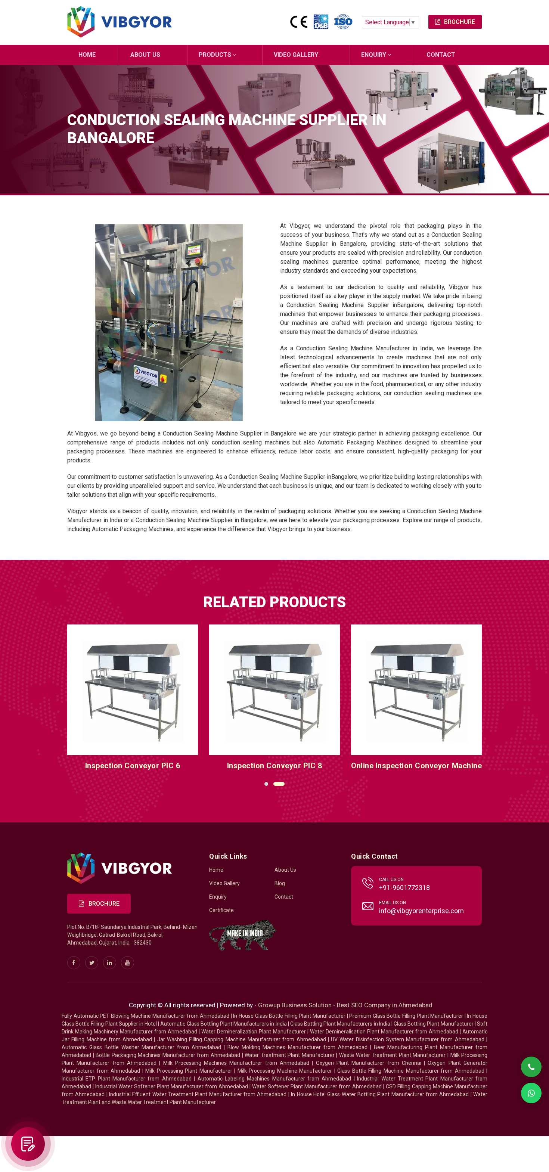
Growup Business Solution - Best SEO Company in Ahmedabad (345, 1005)
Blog (279, 883)
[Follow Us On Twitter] (91, 962)
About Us (145, 54)
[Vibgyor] (119, 22)
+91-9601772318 (404, 888)
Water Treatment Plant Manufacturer (290, 1055)
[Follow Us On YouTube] (127, 962)
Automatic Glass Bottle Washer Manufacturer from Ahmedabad (141, 1047)
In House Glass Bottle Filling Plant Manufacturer (289, 1016)
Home (87, 54)
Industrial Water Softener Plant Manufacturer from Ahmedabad (171, 1086)
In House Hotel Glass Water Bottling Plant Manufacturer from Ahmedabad (380, 1094)
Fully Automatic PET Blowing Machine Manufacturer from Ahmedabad (145, 1016)
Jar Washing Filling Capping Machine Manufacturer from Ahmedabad (241, 1039)
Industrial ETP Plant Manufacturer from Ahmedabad (127, 1079)
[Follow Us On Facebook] (73, 962)
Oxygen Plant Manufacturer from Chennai (368, 1063)
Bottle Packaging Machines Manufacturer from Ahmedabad (168, 1055)
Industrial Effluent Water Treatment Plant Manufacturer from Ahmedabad (197, 1094)
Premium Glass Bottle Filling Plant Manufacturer (406, 1016)
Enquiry (373, 54)
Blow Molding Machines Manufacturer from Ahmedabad (297, 1047)
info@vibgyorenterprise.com (421, 911)
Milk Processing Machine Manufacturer (285, 1071)
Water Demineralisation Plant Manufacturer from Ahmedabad (384, 1032)
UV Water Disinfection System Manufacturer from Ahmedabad (407, 1039)
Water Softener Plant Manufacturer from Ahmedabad (317, 1086)
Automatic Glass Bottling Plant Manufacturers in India (223, 1024)
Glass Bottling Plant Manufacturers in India (340, 1024)
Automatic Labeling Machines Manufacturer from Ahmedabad (274, 1079)
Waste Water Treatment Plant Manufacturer (392, 1055)
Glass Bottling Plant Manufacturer (434, 1024)
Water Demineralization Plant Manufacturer (253, 1032)
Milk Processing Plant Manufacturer (188, 1071)
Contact (441, 54)
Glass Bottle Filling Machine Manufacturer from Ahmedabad (410, 1071)
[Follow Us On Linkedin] (109, 962)
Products (215, 54)
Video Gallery (296, 54)
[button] (266, 784)
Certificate (221, 910)
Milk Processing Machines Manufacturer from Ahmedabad (236, 1063)
